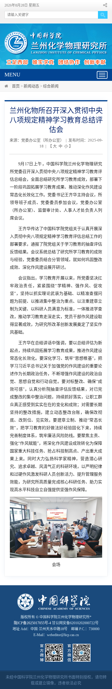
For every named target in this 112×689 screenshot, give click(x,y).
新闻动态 (31, 86)
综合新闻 (51, 86)
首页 (16, 86)
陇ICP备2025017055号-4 (32, 623)
